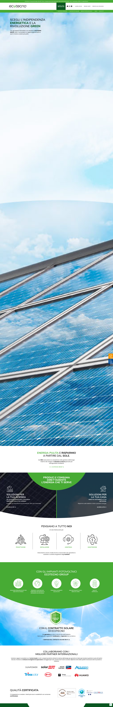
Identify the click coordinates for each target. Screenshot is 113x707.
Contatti (101, 11)
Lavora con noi (78, 6)
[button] (56, 467)
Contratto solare (74, 11)
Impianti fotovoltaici (86, 11)
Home (54, 11)
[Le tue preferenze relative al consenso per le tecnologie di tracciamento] (110, 704)
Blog (96, 11)
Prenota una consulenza (98, 6)
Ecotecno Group (62, 11)
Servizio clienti (87, 6)
